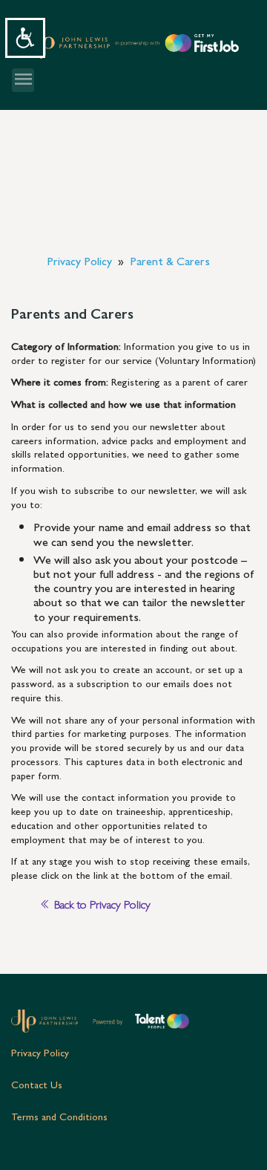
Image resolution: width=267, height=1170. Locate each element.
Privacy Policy (40, 1052)
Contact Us (36, 1084)
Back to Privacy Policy (101, 903)
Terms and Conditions (59, 1116)
